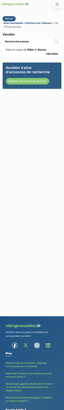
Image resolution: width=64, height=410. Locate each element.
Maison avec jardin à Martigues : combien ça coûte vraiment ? (29, 399)
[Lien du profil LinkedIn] (48, 345)
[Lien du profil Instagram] (37, 345)
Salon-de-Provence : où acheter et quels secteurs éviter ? (29, 375)
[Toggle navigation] (57, 4)
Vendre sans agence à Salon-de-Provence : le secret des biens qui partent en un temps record (29, 387)
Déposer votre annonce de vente (27, 81)
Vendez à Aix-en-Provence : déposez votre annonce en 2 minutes (26, 365)
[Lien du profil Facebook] (15, 345)
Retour (9, 18)
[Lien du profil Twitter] (26, 345)
